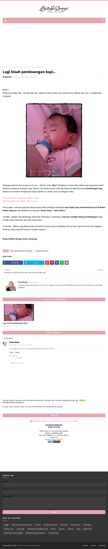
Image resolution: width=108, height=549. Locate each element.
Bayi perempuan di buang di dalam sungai (20, 198)
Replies (14, 356)
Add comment (17, 363)
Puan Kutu (14, 342)
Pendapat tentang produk (38, 529)
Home (5, 67)
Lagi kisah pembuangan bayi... (15, 323)
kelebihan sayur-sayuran (35, 533)
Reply (11, 352)
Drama (38, 525)
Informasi (64, 525)
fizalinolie (7, 77)
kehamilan (87, 529)
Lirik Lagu (20, 529)
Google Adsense (50, 525)
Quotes (62, 529)
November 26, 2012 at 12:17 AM (20, 345)
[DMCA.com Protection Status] (54, 442)
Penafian (102, 545)
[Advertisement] (54, 43)
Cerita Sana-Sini (15, 67)
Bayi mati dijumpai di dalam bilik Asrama (20, 201)
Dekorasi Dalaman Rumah (22, 525)
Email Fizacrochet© (54, 439)
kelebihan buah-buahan (13, 533)
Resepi (70, 529)
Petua (53, 529)
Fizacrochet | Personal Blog (29, 545)
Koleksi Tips (9, 529)
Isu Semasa (75, 525)
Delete (17, 352)
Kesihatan (87, 525)
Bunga (6, 525)
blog (78, 529)
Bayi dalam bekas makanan (21, 251)
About (93, 545)
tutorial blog (53, 533)
